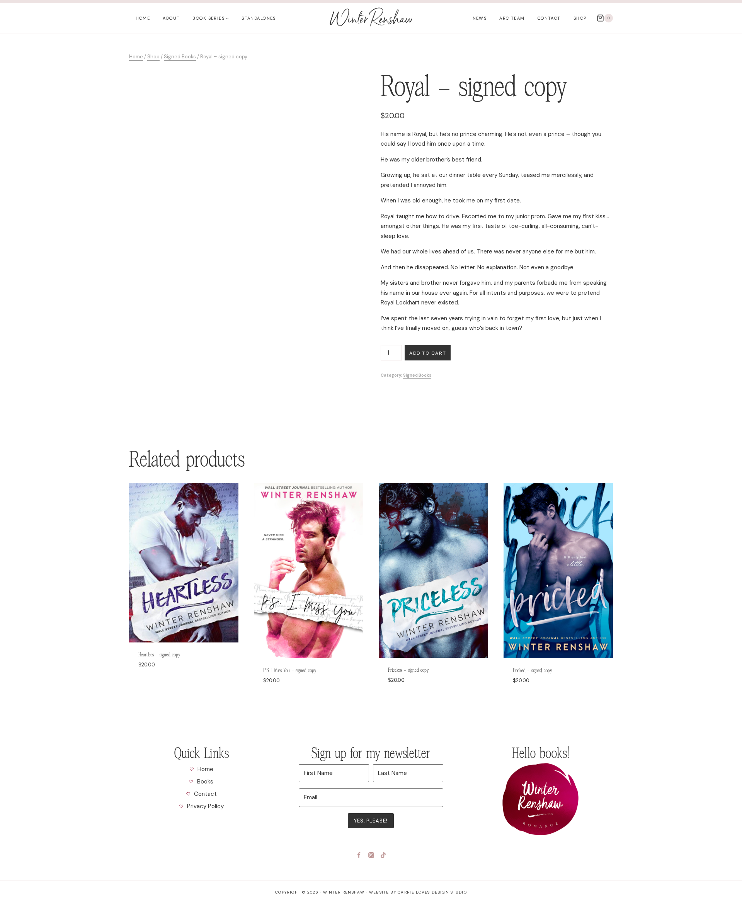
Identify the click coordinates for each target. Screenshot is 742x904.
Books (205, 781)
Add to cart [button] (154, 687)
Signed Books (417, 375)
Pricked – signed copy (532, 670)
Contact (549, 18)
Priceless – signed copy (408, 670)
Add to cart (427, 353)
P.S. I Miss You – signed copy (289, 670)
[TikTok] (383, 855)
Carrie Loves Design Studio (432, 892)
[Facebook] (359, 855)
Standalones (259, 18)
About (171, 18)
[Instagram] (371, 855)
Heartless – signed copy (159, 655)
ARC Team (511, 18)
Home (143, 18)
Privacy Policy (205, 806)
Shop (580, 18)
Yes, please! (371, 820)
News (480, 18)
